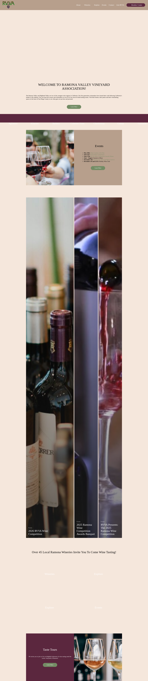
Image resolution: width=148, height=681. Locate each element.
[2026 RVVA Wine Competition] (50, 367)
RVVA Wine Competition (97, 154)
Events (30, 528)
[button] (74, 107)
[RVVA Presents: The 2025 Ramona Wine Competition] (110, 367)
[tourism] (98, 574)
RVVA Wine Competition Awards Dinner (102, 156)
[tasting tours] (49, 608)
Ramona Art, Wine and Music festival (103, 159)
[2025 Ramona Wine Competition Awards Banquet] (86, 367)
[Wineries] (49, 574)
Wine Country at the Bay (97, 153)
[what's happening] (98, 608)
